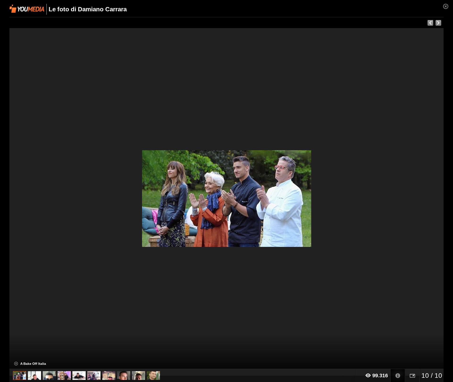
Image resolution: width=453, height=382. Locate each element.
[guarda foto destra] (270, 198)
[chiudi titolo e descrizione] (16, 363)
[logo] (26, 9)
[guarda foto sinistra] (52, 198)
